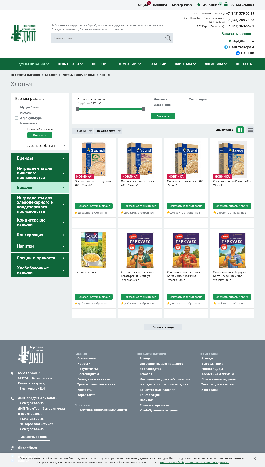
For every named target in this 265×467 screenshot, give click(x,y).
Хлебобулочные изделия (33, 270)
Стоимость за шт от (91, 99)
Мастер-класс (182, 5)
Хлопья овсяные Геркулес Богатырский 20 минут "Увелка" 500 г (137, 276)
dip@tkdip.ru (243, 41)
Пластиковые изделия (218, 379)
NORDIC (26, 112)
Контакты (244, 64)
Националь (28, 123)
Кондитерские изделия (31, 222)
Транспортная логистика (96, 384)
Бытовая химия (213, 364)
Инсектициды (212, 369)
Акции (143, 5)
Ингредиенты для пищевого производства (34, 173)
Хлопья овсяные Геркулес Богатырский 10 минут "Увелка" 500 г (230, 276)
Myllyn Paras (29, 107)
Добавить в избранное (92, 212)
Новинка (160, 99)
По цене (80, 131)
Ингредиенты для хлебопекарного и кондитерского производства (35, 204)
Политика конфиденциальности (102, 410)
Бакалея (25, 187)
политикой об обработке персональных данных (194, 462)
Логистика (214, 64)
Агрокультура (31, 118)
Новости (99, 64)
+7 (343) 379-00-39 (240, 13)
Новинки (160, 5)
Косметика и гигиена (217, 374)
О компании (126, 64)
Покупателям (87, 369)
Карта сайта (86, 395)
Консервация (30, 234)
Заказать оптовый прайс (94, 206)
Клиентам (184, 64)
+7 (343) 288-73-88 (240, 20)
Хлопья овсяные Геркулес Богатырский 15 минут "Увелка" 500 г (183, 276)
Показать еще (163, 327)
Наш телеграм (241, 47)
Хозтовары (209, 390)
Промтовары (69, 64)
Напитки (25, 246)
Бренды (25, 158)
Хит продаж (198, 99)
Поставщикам (88, 374)
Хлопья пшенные (86, 272)
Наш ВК (247, 53)
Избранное (162, 105)
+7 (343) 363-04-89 (240, 26)
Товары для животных (218, 384)
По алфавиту (106, 131)
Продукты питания (29, 64)
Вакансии (157, 64)
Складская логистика (93, 379)
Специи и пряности (36, 258)
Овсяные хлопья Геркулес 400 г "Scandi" (137, 183)
